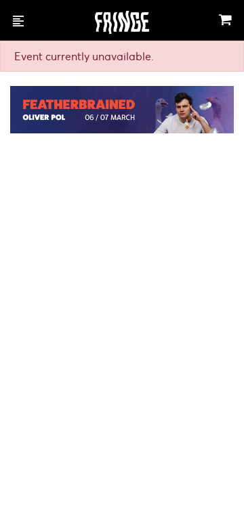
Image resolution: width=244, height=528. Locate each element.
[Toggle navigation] (17, 20)
